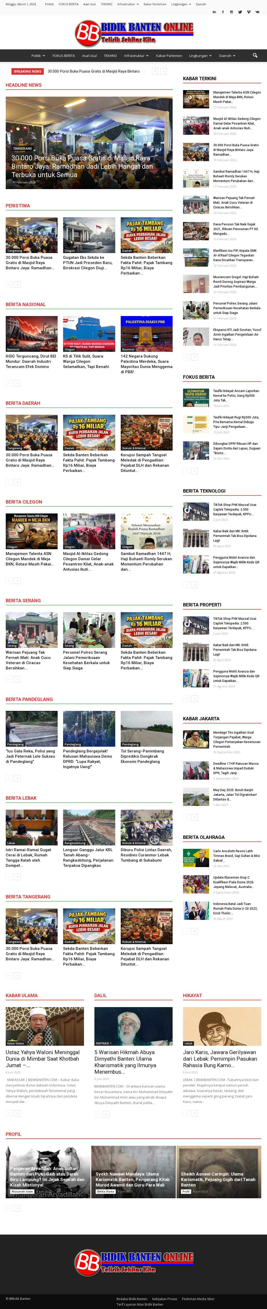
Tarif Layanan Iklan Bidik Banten (140, 1304)
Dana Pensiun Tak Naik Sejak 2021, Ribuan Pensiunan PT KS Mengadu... (235, 229)
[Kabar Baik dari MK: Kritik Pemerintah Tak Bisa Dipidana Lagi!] (196, 538)
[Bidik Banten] (133, 33)
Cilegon (70, 251)
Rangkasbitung (75, 843)
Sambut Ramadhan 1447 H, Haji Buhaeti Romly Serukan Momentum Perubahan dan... (236, 176)
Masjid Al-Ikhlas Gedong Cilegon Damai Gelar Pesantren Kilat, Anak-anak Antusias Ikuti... (236, 123)
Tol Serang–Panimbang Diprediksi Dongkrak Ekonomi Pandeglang (142, 756)
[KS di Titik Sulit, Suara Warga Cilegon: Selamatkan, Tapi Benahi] (89, 334)
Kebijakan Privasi (164, 1299)
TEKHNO (106, 4)
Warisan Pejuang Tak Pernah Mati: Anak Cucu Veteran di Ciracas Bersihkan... (234, 202)
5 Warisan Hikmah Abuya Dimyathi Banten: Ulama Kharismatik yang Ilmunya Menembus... (125, 1062)
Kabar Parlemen (155, 4)
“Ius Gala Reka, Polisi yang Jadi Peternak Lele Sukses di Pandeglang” (30, 756)
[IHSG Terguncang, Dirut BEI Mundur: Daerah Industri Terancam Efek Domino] (32, 334)
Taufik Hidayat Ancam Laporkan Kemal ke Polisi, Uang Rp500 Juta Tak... (236, 395)
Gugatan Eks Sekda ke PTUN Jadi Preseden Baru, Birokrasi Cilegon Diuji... (88, 262)
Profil (186, 1191)
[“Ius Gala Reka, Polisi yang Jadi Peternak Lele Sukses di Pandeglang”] (32, 729)
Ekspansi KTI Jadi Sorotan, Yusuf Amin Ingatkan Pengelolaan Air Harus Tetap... (237, 334)
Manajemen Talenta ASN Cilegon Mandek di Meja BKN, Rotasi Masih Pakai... (30, 558)
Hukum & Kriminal (134, 448)
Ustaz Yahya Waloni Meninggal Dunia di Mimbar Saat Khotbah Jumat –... (43, 1058)
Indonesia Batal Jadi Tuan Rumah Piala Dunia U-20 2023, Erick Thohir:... (235, 908)
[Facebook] (223, 12)
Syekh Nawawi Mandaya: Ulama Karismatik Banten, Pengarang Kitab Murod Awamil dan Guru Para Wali (133, 1179)
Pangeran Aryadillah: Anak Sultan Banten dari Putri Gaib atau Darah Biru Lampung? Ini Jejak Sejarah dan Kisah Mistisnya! (47, 1177)
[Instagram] (231, 12)
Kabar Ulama (15, 1043)
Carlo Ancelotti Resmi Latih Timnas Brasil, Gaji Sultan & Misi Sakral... (236, 855)
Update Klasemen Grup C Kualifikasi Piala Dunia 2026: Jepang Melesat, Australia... (233, 882)
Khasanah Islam (22, 1191)
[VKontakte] (257, 12)
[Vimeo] (249, 12)
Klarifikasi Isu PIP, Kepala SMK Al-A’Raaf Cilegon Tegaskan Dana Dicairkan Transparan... (235, 255)
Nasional (13, 349)
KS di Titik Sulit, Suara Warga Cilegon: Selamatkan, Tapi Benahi (86, 361)
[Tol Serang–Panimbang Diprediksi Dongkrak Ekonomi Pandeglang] (147, 729)
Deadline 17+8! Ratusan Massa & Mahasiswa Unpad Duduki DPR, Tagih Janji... (236, 768)
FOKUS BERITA (68, 4)
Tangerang (22, 148)
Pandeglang (15, 744)
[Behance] (214, 12)
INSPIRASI (102, 1043)
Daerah (201, 4)
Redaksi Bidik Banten (132, 1299)
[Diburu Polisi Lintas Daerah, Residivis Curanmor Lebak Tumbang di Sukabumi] (147, 827)
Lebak (11, 843)
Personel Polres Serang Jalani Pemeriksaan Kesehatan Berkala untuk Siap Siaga (236, 308)
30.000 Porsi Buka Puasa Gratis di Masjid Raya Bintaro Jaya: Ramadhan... (30, 262)
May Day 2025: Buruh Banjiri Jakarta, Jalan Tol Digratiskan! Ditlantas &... (235, 794)
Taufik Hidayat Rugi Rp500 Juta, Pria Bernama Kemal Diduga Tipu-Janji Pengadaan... (236, 422)
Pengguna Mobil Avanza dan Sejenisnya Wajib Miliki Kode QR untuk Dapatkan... (236, 562)
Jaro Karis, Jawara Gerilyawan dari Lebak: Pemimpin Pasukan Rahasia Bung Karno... (220, 1058)
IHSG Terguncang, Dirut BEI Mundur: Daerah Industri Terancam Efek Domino (31, 361)
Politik (49, 4)
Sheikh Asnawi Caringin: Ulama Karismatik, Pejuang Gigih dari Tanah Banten (218, 1179)
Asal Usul (89, 4)
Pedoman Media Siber (198, 1299)
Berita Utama (105, 1191)
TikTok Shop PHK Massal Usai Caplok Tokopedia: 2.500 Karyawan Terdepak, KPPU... (234, 509)
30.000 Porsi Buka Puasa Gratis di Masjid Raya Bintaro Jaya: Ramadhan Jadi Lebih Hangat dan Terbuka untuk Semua (82, 166)
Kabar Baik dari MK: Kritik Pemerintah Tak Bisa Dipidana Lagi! (235, 535)
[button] (255, 55)
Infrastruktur (126, 4)
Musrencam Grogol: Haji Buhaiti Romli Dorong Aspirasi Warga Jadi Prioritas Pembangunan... (236, 281)
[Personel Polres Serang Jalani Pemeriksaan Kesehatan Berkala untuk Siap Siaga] (89, 630)
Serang (12, 645)
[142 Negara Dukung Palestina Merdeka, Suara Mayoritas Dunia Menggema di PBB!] (147, 334)
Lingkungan (179, 4)
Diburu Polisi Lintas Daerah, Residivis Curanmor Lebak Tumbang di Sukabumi (146, 855)
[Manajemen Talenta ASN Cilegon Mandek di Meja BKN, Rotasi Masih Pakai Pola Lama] (32, 531)
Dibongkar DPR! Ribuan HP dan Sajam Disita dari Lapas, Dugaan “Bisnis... (236, 448)
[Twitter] (240, 12)
